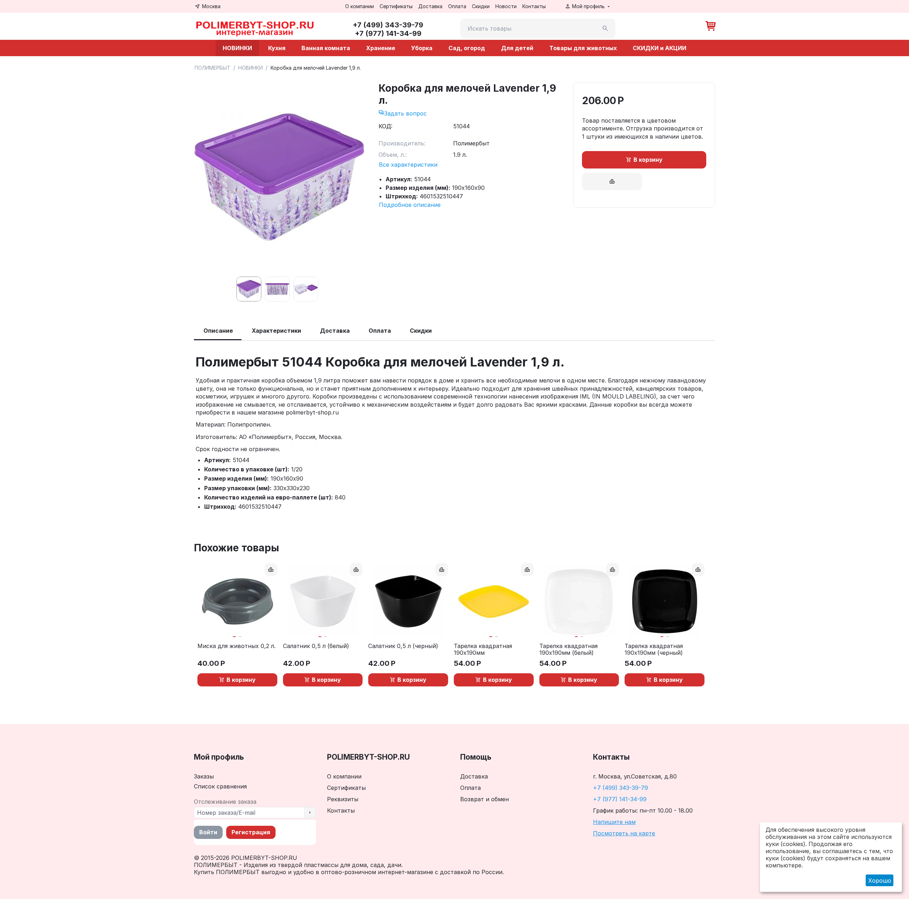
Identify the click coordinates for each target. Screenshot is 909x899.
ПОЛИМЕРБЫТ (212, 68)
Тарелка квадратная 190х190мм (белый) (568, 649)
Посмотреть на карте (624, 833)
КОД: (385, 126)
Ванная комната (325, 48)
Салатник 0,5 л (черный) (403, 646)
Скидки (481, 6)
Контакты (534, 6)
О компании (359, 6)
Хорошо (879, 880)
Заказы (204, 776)
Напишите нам (614, 821)
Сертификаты (396, 6)
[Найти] (605, 28)
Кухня (276, 48)
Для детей (517, 48)
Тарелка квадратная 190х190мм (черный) (654, 649)
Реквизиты (342, 799)
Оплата (457, 6)
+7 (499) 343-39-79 (620, 787)
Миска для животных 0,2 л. (236, 646)
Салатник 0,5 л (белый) (316, 646)
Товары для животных (583, 48)
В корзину (648, 159)
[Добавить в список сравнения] (612, 181)
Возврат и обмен (484, 799)
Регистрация (251, 832)
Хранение (380, 48)
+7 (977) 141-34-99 (620, 799)
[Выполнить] (310, 812)
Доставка (430, 6)
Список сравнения (220, 786)
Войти (208, 832)
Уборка (421, 48)
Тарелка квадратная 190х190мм (483, 649)
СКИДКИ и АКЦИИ (659, 48)
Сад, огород (466, 48)
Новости (506, 6)
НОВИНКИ (237, 48)
